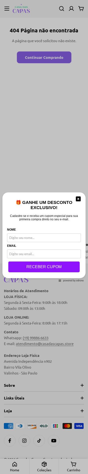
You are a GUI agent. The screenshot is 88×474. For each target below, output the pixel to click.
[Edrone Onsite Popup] (44, 237)
